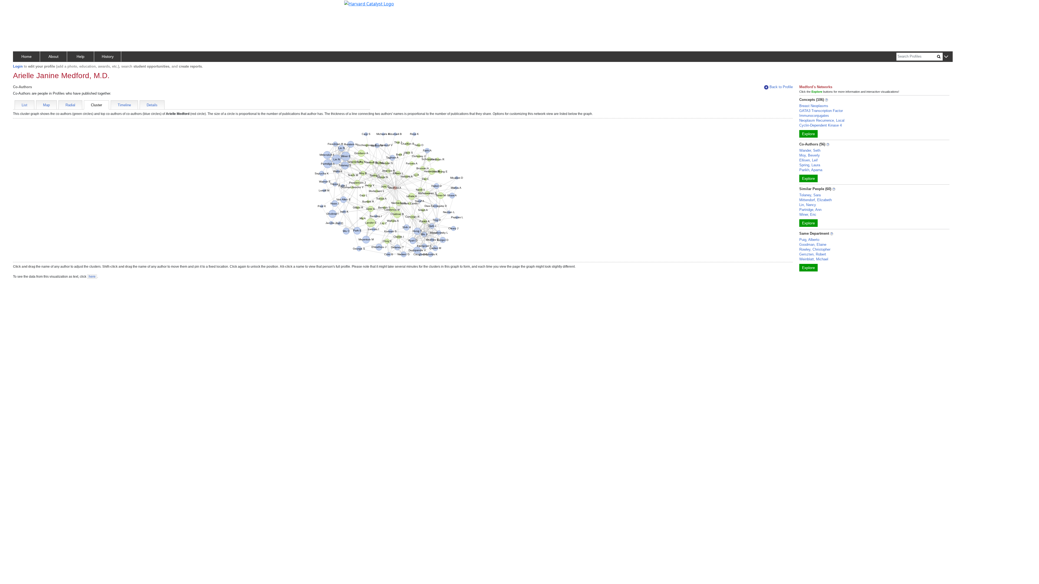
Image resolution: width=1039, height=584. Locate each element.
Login (18, 66)
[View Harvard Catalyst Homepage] (369, 3)
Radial (70, 105)
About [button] (53, 56)
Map (46, 105)
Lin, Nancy (807, 205)
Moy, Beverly (809, 155)
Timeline (124, 105)
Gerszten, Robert (812, 254)
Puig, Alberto (809, 240)
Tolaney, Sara (810, 195)
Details (152, 105)
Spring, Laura (809, 165)
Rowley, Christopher (814, 249)
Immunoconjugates (814, 116)
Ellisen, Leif (808, 160)
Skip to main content (22, 6)
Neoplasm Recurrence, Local (821, 120)
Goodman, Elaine (812, 245)
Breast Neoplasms (813, 106)
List (24, 105)
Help (80, 56)
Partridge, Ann (810, 210)
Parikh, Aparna (810, 170)
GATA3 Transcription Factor (821, 111)
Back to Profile (781, 87)
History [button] (108, 56)
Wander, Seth (809, 150)
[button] (946, 57)
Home (26, 56)
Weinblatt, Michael (813, 259)
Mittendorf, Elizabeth (815, 200)
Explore (808, 134)
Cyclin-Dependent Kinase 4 (820, 125)
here (92, 276)
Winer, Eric (807, 215)
